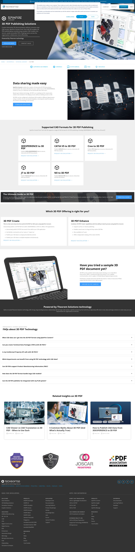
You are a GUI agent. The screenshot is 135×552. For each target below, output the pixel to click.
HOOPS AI (26, 503)
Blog (25, 538)
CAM (3, 519)
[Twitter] (123, 482)
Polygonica (26, 520)
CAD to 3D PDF (73, 503)
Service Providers (50, 520)
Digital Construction (7, 523)
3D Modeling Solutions (8, 503)
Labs (47, 515)
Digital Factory (5, 526)
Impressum (54, 486)
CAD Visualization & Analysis (76, 514)
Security (48, 486)
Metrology (4, 536)
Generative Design (6, 533)
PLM (3, 540)
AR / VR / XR (5, 516)
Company (106, 7)
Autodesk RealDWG (29, 527)
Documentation (50, 503)
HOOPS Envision (28, 510)
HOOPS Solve (27, 515)
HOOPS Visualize (28, 505)
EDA (3, 528)
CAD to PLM (72, 508)
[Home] (10, 7)
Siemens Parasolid (28, 517)
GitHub (47, 510)
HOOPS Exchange (28, 500)
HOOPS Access (27, 508)
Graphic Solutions (6, 508)
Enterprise (10, 61)
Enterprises (5, 531)
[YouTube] (132, 482)
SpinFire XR (94, 505)
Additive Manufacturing (8, 514)
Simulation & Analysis (7, 545)
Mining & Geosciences (7, 538)
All (24, 533)
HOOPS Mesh (27, 512)
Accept (81, 16)
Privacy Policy (34, 486)
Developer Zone (50, 500)
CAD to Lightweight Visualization (78, 500)
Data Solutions (5, 500)
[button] (9, 43)
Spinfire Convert (21, 61)
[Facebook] (127, 482)
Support (124, 6)
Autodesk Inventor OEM (30, 525)
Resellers (115, 505)
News (25, 536)
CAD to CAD (72, 505)
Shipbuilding (5, 543)
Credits (60, 486)
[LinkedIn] (119, 482)
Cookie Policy (42, 486)
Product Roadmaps (51, 508)
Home (3, 61)
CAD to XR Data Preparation (76, 520)
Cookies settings (70, 16)
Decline (93, 16)
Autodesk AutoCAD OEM (30, 522)
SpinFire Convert (95, 500)
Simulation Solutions (7, 505)
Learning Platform (50, 505)
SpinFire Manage (95, 508)
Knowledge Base (50, 512)
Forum (47, 517)
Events (25, 540)
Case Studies (27, 543)
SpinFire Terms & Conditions (22, 486)
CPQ (3, 521)
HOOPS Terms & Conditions (7, 486)
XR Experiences (73, 525)
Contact (114, 7)
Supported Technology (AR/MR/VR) (78, 522)
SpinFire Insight (95, 503)
